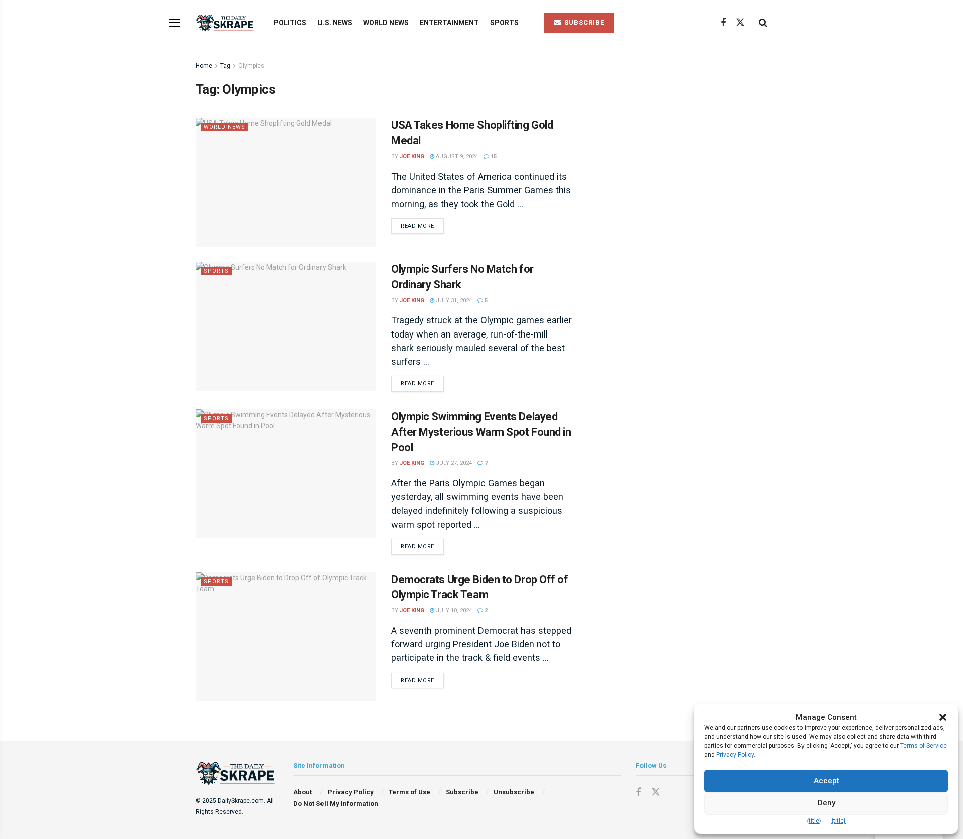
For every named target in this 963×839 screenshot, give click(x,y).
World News (386, 23)
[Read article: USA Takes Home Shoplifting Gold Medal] (286, 182)
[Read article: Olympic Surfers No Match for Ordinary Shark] (286, 326)
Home (204, 65)
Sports (504, 23)
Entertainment (449, 23)
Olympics (251, 65)
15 (493, 156)
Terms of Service (923, 745)
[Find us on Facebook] (723, 23)
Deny (826, 802)
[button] (943, 717)
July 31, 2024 (453, 300)
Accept (826, 780)
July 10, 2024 (453, 610)
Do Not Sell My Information (335, 803)
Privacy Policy (351, 792)
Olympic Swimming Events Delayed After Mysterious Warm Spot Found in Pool (481, 432)
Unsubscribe (514, 792)
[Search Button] (763, 22)
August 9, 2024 (456, 156)
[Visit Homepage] (226, 23)
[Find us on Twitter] (740, 23)
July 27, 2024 (453, 463)
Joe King (412, 156)
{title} (814, 820)
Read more (422, 225)
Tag (225, 65)
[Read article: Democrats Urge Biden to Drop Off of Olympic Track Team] (286, 636)
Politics (290, 23)
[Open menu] (175, 23)
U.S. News (334, 23)
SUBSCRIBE (583, 22)
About (302, 792)
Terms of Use (409, 792)
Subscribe (462, 792)
